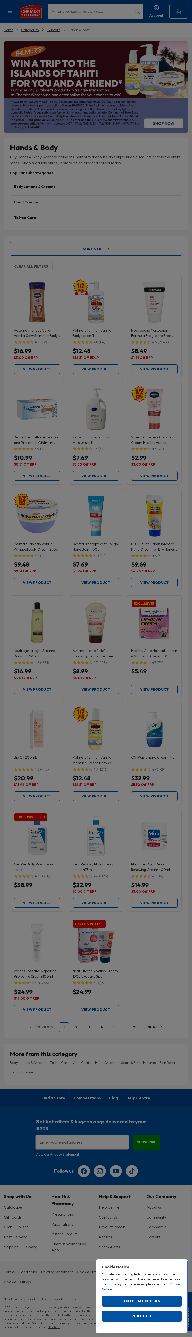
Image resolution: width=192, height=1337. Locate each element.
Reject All (142, 1316)
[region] (142, 1296)
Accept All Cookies (142, 1301)
